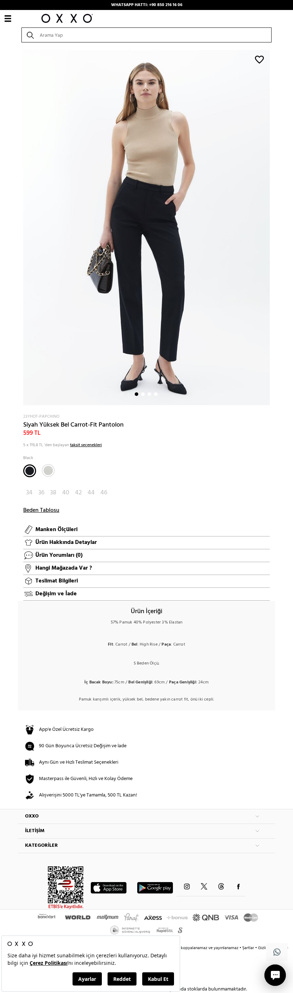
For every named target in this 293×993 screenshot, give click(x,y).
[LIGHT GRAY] (48, 470)
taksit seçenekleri (86, 445)
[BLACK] (29, 470)
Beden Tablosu (41, 510)
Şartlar (248, 948)
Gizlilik (264, 948)
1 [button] (136, 394)
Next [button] (21, 227)
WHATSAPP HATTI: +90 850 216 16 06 (146, 5)
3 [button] (149, 394)
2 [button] (143, 394)
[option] (146, 227)
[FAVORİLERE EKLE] (259, 59)
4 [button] (156, 394)
